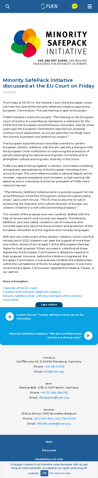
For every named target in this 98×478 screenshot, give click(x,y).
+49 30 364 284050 (54, 392)
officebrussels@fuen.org (54, 423)
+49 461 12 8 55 (54, 366)
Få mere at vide (59, 473)
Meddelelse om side (49, 459)
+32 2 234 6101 (43, 418)
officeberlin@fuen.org (54, 397)
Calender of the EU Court (20, 288)
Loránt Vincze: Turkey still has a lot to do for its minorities (50, 316)
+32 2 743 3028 (64, 418)
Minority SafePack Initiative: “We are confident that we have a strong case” (45, 335)
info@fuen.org (54, 371)
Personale (49, 450)
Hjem (49, 441)
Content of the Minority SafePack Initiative (32, 292)
